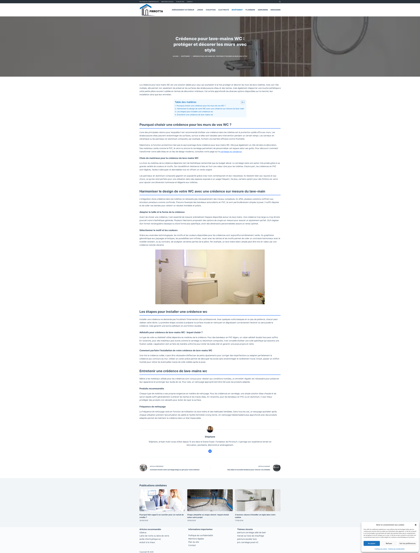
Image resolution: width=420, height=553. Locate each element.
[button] (416, 525)
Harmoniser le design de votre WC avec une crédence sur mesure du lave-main (210, 109)
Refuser (389, 543)
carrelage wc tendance (231, 151)
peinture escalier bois (247, 539)
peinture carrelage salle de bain (251, 532)
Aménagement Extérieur (183, 10)
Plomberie (250, 10)
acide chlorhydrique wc (150, 539)
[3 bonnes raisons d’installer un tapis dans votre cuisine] (258, 500)
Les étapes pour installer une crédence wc (195, 111)
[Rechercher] (280, 1)
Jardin (200, 10)
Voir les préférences (407, 543)
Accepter (371, 543)
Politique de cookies (381, 549)
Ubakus (142, 532)
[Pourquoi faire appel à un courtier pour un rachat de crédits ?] (162, 500)
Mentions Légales (167, 1)
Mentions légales (196, 539)
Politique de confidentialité (396, 549)
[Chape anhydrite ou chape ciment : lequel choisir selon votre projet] (210, 500)
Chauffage (211, 10)
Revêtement (237, 10)
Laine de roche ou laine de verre (154, 536)
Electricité (223, 10)
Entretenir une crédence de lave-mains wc (195, 115)
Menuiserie (276, 10)
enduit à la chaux (147, 542)
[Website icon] (210, 451)
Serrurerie (263, 10)
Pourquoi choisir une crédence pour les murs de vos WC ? (201, 106)
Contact (190, 1)
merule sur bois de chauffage (250, 536)
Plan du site (193, 542)
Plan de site (180, 1)
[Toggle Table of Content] (241, 102)
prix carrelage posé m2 (247, 542)
